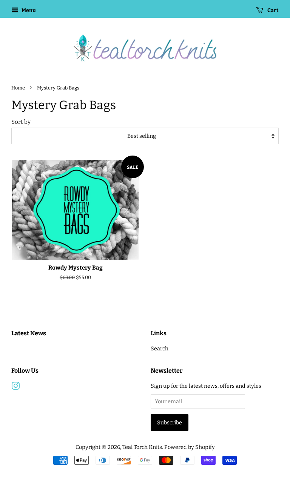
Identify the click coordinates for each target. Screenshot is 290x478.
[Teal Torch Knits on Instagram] (15, 387)
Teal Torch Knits (142, 447)
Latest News (28, 333)
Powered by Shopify (189, 447)
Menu (28, 10)
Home (18, 88)
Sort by (21, 122)
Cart (272, 10)
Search (159, 348)
